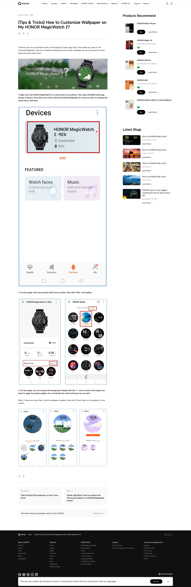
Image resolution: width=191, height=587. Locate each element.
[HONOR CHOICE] (94, 3)
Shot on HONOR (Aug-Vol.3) (154, 150)
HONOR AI (125, 3)
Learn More (152, 32)
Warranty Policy (117, 545)
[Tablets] (67, 3)
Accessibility (22, 559)
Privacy (83, 551)
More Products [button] (102, 3)
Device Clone (148, 551)
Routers (52, 556)
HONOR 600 (142, 80)
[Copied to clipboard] (28, 33)
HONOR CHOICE (87, 3)
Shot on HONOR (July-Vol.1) (154, 177)
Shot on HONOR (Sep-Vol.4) (154, 136)
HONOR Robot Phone (146, 23)
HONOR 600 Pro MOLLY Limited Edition (154, 100)
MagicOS (114, 3)
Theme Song (22, 553)
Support (137, 3)
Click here (111, 581)
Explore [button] (146, 3)
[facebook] (23, 33)
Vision (51, 561)
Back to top (168, 534)
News (20, 551)
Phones (45, 3)
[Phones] (48, 3)
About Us (21, 545)
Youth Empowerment (87, 553)
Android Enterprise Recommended (123, 548)
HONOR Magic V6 (144, 40)
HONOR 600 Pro (144, 60)
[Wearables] (79, 3)
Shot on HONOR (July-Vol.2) (154, 163)
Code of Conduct (86, 556)
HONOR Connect (149, 548)
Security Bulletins (86, 564)
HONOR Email (148, 553)
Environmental (85, 548)
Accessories (53, 564)
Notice (20, 556)
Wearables (74, 3)
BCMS (146, 559)
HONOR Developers (150, 556)
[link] (19, 574)
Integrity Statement (87, 559)
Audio (51, 559)
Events (20, 548)
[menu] (171, 3)
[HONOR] (23, 534)
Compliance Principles (88, 561)
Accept (156, 581)
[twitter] (19, 33)
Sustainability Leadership (88, 545)
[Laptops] (58, 3)
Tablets (64, 3)
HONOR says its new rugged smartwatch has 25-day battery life (156, 193)
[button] (141, 32)
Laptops (54, 3)
